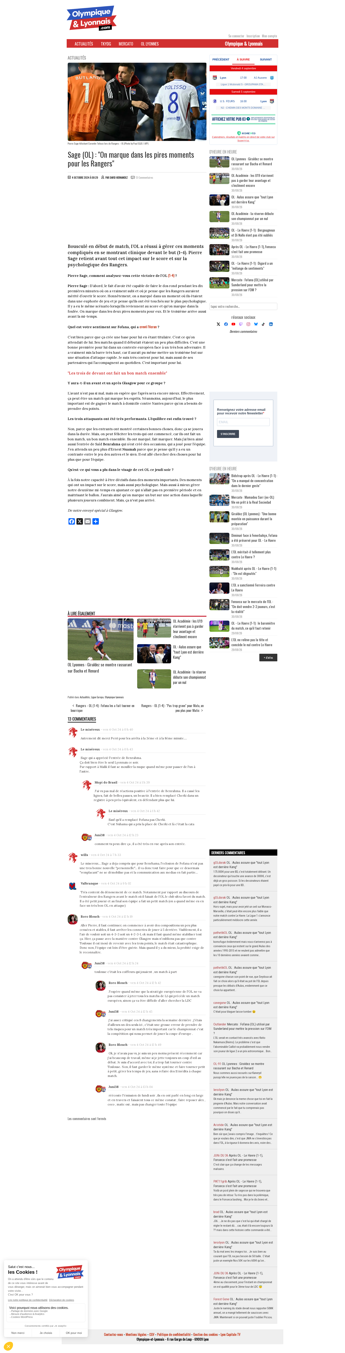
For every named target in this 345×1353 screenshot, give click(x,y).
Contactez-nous (113, 1334)
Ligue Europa (97, 697)
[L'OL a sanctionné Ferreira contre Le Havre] (219, 588)
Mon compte (269, 36)
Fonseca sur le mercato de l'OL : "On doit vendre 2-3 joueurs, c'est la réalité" (253, 606)
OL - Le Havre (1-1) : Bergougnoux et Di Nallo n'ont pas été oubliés (253, 233)
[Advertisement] (137, 212)
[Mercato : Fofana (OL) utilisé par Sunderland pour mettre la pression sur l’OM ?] (219, 283)
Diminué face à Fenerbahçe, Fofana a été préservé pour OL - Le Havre (254, 538)
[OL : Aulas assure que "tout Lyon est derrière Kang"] (154, 662)
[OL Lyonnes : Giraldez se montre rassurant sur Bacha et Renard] (101, 659)
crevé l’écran (148, 326)
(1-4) (171, 275)
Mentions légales (136, 1334)
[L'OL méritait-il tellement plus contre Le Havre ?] (219, 555)
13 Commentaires (144, 177)
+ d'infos (268, 657)
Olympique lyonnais (114, 697)
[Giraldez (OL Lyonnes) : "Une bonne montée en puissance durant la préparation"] (219, 517)
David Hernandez (119, 177)
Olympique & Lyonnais (244, 43)
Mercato (126, 44)
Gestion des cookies (205, 1334)
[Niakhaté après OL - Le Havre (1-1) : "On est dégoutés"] (219, 572)
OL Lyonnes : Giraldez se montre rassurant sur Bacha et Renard (252, 161)
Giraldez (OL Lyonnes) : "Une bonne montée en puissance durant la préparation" (253, 518)
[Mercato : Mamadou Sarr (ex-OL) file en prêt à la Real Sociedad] (219, 501)
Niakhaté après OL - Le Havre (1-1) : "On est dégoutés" (253, 571)
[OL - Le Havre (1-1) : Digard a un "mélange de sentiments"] (219, 267)
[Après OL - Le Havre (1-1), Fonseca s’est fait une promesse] (219, 250)
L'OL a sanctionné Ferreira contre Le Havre (253, 587)
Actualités (84, 44)
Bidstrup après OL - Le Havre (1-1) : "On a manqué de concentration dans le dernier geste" (254, 480)
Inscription (253, 36)
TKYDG (106, 44)
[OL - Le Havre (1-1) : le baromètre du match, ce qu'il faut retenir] (219, 627)
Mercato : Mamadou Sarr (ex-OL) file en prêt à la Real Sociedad (252, 500)
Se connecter (236, 36)
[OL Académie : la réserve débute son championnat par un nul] (154, 687)
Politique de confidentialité (173, 1334)
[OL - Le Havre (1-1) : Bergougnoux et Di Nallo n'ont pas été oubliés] (219, 234)
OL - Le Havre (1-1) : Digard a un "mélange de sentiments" (252, 266)
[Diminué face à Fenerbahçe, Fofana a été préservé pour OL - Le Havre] (219, 539)
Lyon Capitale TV (230, 1334)
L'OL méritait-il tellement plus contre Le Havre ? (251, 554)
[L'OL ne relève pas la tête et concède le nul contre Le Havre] (219, 643)
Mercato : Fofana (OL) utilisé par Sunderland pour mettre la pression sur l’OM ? (252, 284)
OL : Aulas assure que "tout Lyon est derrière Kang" (188, 652)
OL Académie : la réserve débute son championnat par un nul (189, 677)
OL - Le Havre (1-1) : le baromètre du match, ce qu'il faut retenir (253, 626)
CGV (151, 1334)
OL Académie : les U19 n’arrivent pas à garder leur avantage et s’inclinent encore (188, 628)
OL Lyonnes (150, 44)
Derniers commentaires (243, 331)
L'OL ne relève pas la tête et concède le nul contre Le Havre (251, 642)
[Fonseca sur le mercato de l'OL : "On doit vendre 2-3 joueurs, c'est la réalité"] (219, 605)
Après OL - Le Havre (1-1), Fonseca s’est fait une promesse (253, 249)
